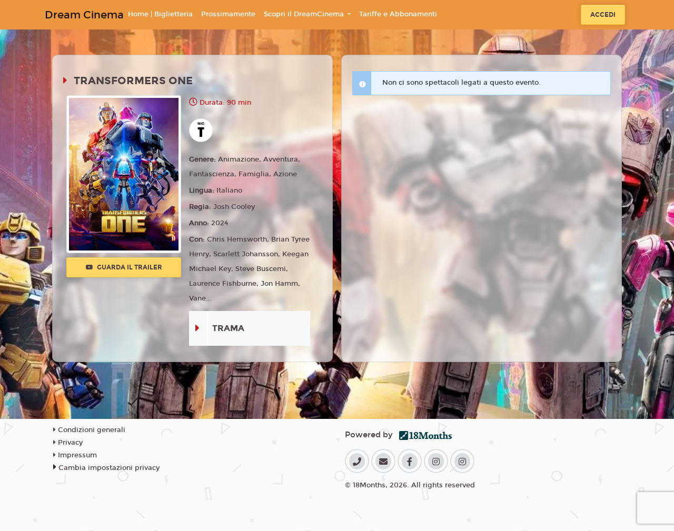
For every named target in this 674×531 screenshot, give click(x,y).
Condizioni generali (90, 430)
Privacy (69, 442)
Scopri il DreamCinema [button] (305, 14)
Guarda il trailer (128, 267)
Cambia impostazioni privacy (109, 468)
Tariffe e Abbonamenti (398, 14)
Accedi (603, 14)
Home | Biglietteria (160, 14)
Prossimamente (228, 14)
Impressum (76, 455)
